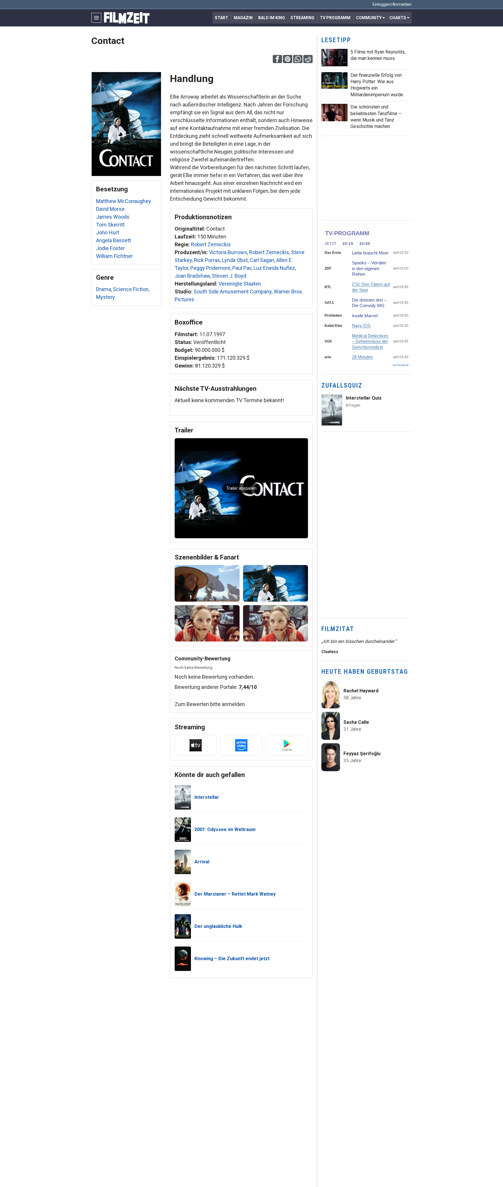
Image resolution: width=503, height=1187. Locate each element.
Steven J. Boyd (229, 276)
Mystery (105, 297)
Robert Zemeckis (211, 244)
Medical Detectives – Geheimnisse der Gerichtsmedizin (370, 341)
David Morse (110, 209)
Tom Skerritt (110, 225)
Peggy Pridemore (210, 268)
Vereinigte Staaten (240, 284)
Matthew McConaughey (123, 201)
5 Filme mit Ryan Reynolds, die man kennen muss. (377, 55)
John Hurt (107, 232)
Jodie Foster (110, 248)
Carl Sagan (262, 260)
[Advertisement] (366, 178)
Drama (103, 289)
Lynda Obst (235, 260)
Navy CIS (361, 325)
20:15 (348, 244)
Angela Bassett (113, 240)
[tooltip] (277, 59)
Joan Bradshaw (192, 276)
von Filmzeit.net (400, 365)
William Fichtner (114, 256)
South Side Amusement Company (233, 291)
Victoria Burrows (228, 252)
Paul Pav (242, 268)
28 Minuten (362, 356)
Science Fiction (130, 289)
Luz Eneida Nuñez (274, 268)
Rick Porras (207, 260)
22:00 (364, 244)
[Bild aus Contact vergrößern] (207, 583)
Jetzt (330, 244)
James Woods (113, 217)
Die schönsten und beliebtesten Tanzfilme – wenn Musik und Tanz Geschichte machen (375, 116)
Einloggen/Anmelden (392, 4)
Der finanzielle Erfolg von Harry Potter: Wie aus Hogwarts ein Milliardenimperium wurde (376, 84)
